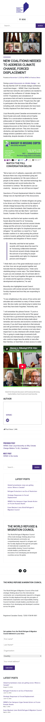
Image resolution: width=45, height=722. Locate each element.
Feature (33, 77)
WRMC (27, 77)
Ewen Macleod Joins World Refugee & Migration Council (22, 710)
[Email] (7, 420)
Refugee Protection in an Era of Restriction (22, 491)
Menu (24, 19)
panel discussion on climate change (23, 83)
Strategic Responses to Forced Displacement (18, 696)
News (38, 77)
